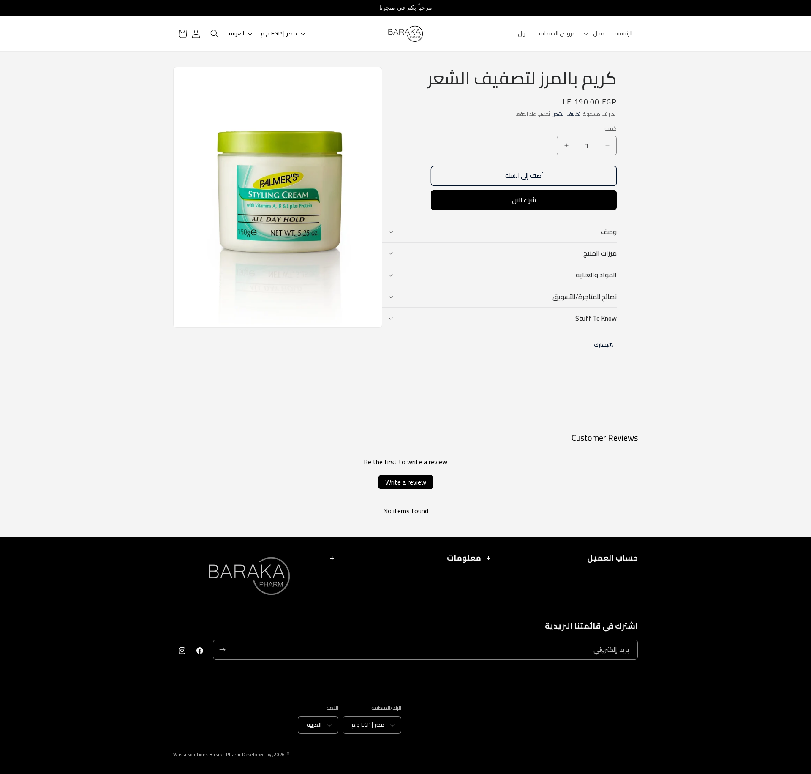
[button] (595, 33)
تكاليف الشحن (566, 114)
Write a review (405, 482)
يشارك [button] (601, 344)
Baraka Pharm (225, 754)
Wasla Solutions (191, 755)
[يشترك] (222, 650)
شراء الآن (524, 200)
